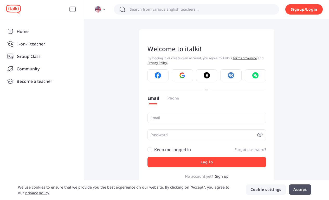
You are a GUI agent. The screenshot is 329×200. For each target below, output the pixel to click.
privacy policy (37, 192)
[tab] (153, 98)
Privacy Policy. (157, 63)
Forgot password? (250, 149)
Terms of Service (245, 58)
